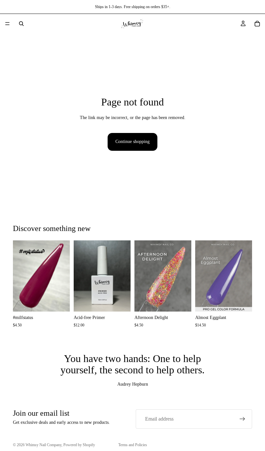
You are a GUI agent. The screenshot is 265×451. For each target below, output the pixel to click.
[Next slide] (63, 276)
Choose (65, 301)
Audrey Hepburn (132, 384)
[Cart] (257, 23)
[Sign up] (242, 419)
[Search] (21, 23)
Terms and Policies (132, 445)
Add (247, 301)
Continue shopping (132, 141)
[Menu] (7, 23)
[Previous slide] (20, 276)
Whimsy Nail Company (43, 445)
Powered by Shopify (79, 445)
